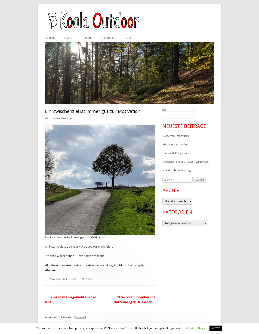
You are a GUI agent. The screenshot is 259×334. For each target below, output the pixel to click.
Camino (68, 37)
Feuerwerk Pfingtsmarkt (176, 153)
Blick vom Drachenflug (175, 144)
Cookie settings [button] (195, 328)
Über (128, 37)
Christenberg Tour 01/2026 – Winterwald (185, 161)
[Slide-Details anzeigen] (178, 113)
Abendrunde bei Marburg (176, 170)
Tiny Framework (64, 317)
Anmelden (80, 317)
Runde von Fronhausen (175, 136)
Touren (86, 37)
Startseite (50, 37)
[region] (178, 113)
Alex (47, 118)
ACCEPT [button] (216, 328)
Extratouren (108, 37)
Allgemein (87, 278)
